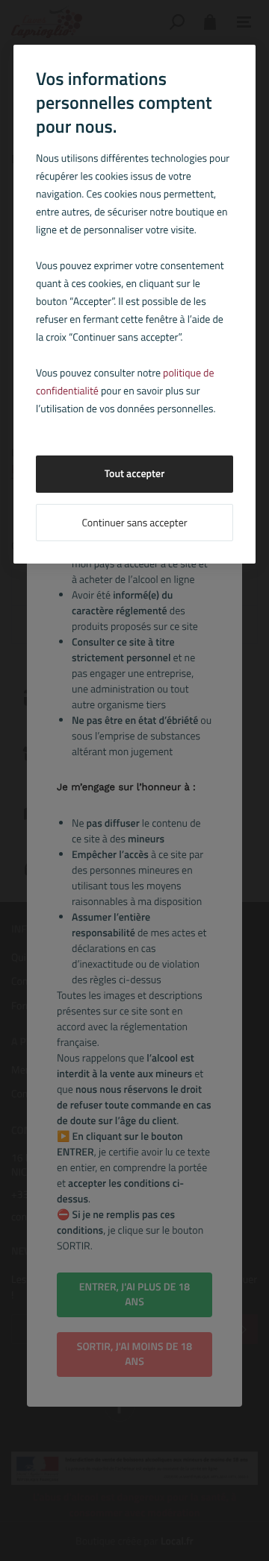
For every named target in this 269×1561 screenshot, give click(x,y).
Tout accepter (135, 474)
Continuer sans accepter (134, 523)
